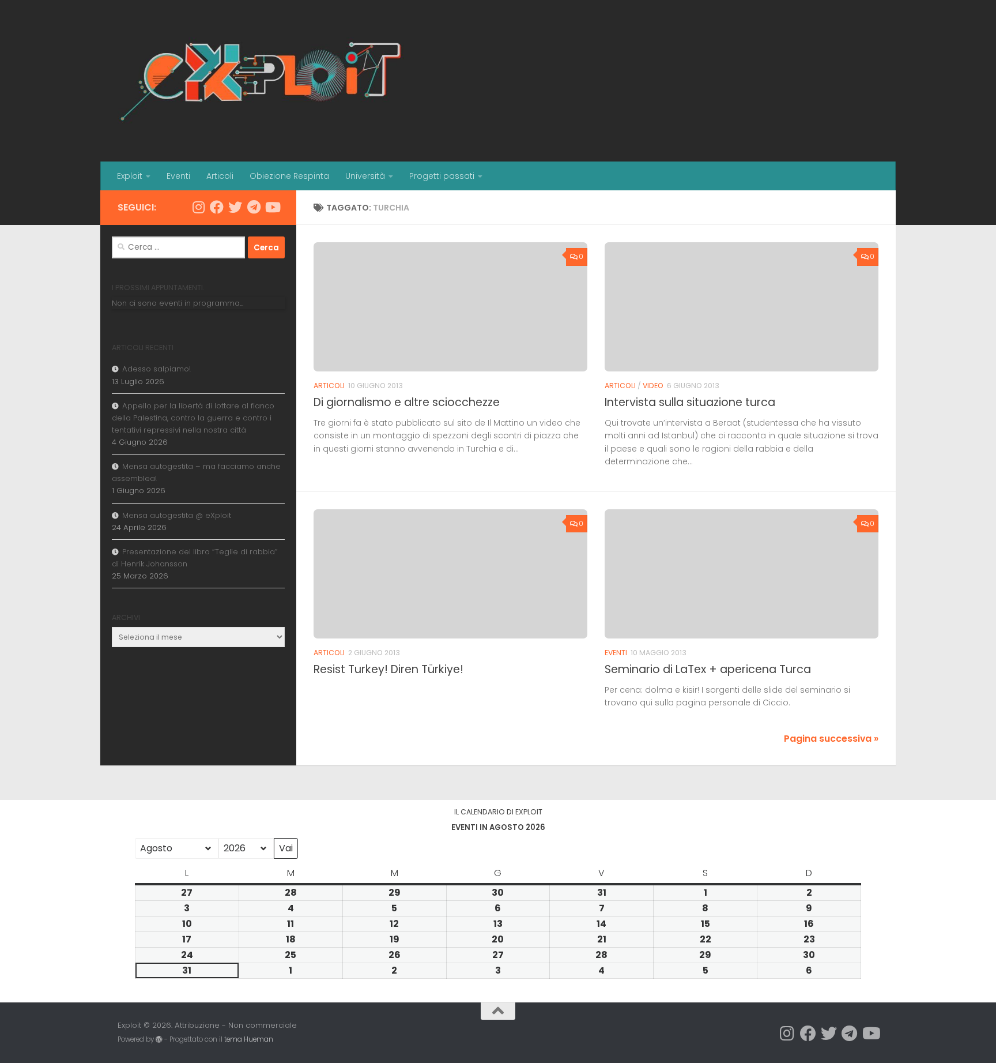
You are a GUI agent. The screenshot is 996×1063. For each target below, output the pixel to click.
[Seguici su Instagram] (198, 207)
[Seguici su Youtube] (272, 207)
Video (653, 385)
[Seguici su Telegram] (254, 207)
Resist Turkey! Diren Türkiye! (388, 669)
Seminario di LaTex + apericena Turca (708, 669)
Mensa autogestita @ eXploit (176, 515)
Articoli (219, 176)
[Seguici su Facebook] (217, 207)
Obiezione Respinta (289, 176)
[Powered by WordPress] (159, 1039)
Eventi (178, 176)
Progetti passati (441, 176)
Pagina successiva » (831, 738)
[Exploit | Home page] (262, 80)
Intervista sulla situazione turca (690, 402)
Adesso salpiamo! (156, 368)
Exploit (129, 176)
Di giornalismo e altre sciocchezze (407, 402)
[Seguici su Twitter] (235, 207)
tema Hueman (248, 1039)
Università (365, 176)
